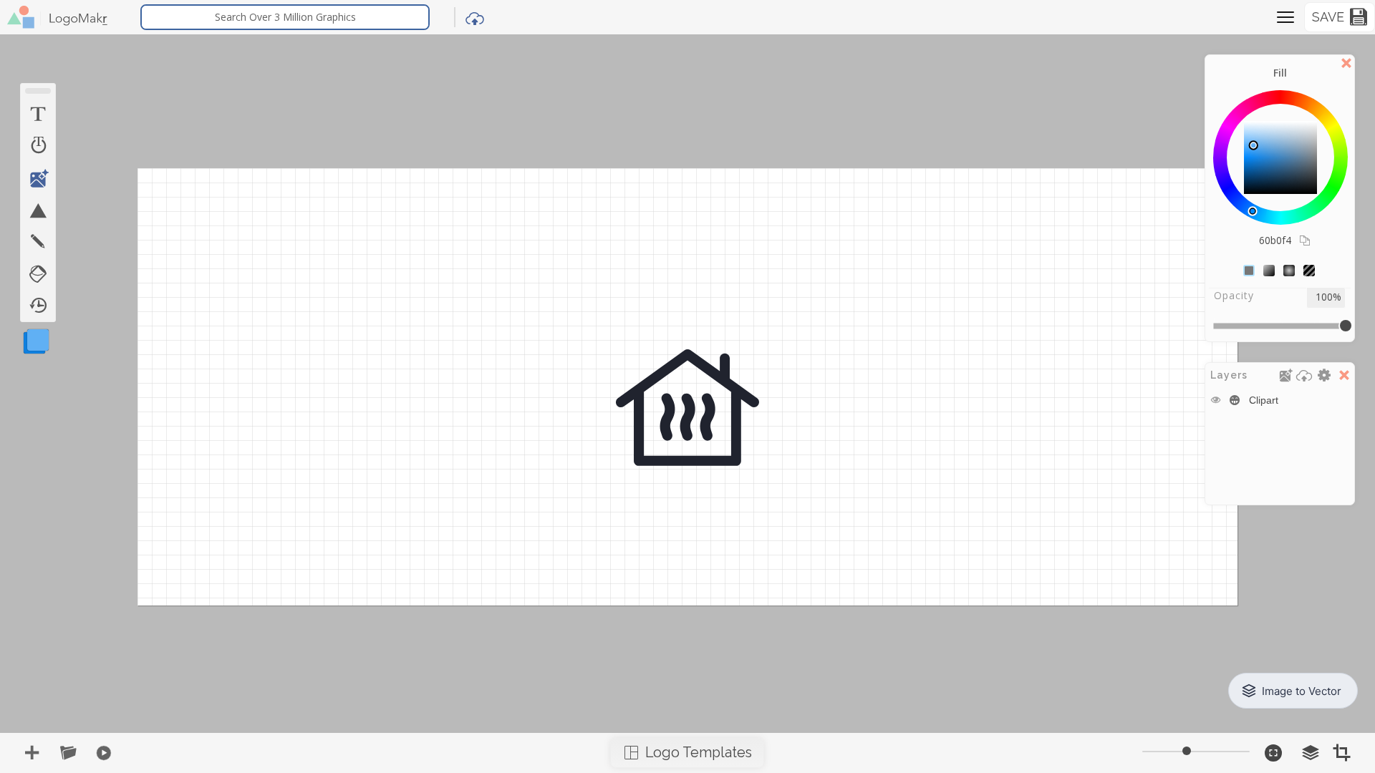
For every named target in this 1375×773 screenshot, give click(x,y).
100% (1328, 298)
